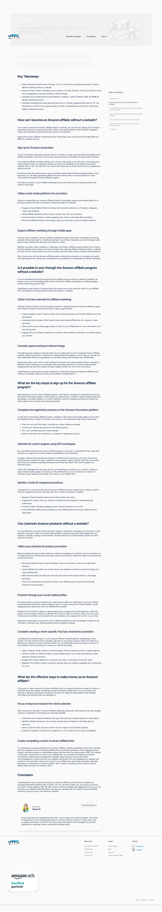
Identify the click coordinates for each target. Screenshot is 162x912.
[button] (104, 36)
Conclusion (113, 129)
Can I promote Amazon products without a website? (125, 119)
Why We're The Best (73, 36)
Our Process (91, 36)
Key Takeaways (114, 98)
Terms (137, 900)
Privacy (144, 900)
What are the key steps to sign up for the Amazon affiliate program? (126, 115)
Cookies (151, 900)
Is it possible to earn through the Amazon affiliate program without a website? (126, 109)
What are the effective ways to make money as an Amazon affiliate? (124, 124)
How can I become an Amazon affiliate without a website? (124, 103)
